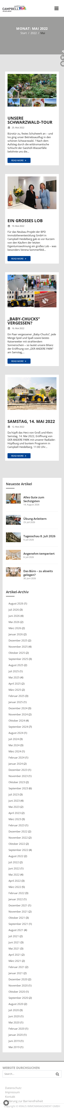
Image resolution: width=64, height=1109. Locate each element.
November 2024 (18, 714)
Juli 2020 (14, 1010)
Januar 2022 (16, 899)
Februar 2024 (17, 757)
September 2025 (18, 659)
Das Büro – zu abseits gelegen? (38, 573)
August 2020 (16, 1004)
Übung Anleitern (35, 519)
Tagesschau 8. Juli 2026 (39, 536)
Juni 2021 (14, 942)
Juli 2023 (14, 794)
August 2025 (16, 665)
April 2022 (15, 880)
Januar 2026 (16, 634)
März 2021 (15, 961)
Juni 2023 (14, 800)
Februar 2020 (17, 1028)
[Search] (57, 1074)
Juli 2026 (14, 609)
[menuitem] (32, 1088)
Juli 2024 (14, 739)
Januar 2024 (16, 763)
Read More (17, 160)
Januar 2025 (16, 702)
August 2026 (16, 603)
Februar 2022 (17, 893)
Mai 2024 (14, 745)
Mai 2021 (14, 948)
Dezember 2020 (18, 979)
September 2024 (18, 726)
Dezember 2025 (18, 640)
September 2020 (18, 997)
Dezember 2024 (18, 708)
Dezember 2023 (18, 770)
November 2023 (18, 776)
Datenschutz (13, 1088)
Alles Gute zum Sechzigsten (33, 499)
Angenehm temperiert (39, 554)
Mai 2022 (14, 874)
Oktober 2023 (17, 782)
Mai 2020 (14, 1022)
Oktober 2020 (17, 991)
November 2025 (18, 646)
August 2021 (16, 930)
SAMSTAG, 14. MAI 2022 (31, 421)
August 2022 (16, 856)
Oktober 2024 (17, 720)
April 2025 (15, 683)
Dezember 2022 (18, 831)
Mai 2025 (14, 677)
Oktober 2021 (17, 917)
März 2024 (15, 751)
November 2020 (18, 985)
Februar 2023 (17, 825)
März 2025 (15, 689)
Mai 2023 (14, 806)
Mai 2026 (14, 622)
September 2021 (18, 924)
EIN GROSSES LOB (25, 220)
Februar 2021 (17, 967)
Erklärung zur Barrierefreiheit (24, 1101)
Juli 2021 (14, 936)
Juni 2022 (14, 868)
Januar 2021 (16, 973)
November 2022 (18, 837)
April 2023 (15, 813)
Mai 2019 (14, 1047)
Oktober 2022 (17, 843)
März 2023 (15, 819)
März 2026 (15, 628)
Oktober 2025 (17, 652)
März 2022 (15, 887)
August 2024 (16, 733)
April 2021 (15, 954)
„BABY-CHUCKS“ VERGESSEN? (24, 321)
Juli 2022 (14, 862)
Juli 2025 (14, 671)
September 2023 (18, 788)
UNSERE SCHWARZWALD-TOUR (30, 120)
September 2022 (18, 850)
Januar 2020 (16, 1034)
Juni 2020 (14, 1016)
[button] (6, 1103)
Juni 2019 (14, 1041)
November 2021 (18, 911)
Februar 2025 (17, 696)
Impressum (12, 1092)
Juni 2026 (14, 615)
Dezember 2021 (18, 905)
